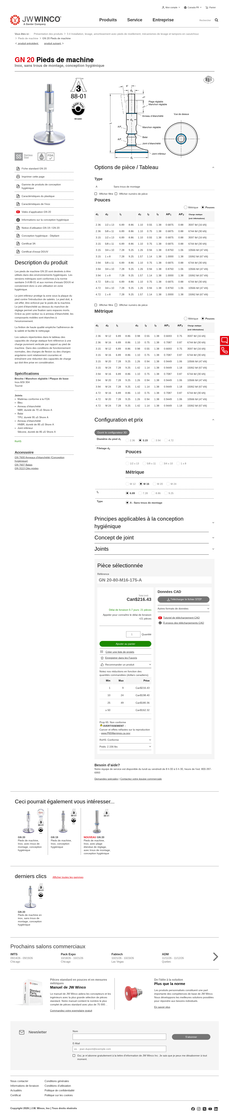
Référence (103, 574)
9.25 (171, 493)
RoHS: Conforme (109, 739)
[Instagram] (198, 1108)
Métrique (193, 207)
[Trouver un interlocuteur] (224, 340)
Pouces (210, 207)
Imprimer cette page (33, 176)
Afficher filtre (106, 193)
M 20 (160, 483)
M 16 (146, 483)
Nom (75, 1031)
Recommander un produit (119, 664)
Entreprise (163, 19)
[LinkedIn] (216, 1108)
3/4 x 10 (168, 463)
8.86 (158, 493)
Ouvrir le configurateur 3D (112, 432)
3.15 (145, 440)
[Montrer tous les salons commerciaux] (216, 956)
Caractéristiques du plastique (38, 196)
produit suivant (53, 43)
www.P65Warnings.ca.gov (115, 733)
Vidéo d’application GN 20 (36, 211)
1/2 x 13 (134, 463)
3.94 (158, 440)
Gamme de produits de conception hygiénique (41, 186)
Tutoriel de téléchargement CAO (181, 617)
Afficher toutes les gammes (68, 877)
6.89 (132, 493)
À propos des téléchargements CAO (183, 622)
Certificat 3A (28, 243)
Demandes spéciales (106, 778)
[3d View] (209, 80)
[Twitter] (204, 1108)
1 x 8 (183, 463)
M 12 (133, 483)
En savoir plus (162, 1007)
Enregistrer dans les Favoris (121, 657)
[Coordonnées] (224, 350)
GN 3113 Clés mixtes (26, 468)
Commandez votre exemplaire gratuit (71, 1010)
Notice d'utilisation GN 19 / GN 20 (41, 227)
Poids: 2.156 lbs (108, 746)
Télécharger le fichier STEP (186, 599)
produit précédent (28, 43)
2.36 (132, 440)
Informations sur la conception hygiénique (45, 219)
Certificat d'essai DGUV (35, 251)
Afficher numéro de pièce (133, 193)
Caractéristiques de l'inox (36, 204)
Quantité (146, 634)
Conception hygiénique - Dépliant (40, 235)
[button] (171, 7)
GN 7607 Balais (23, 464)
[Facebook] (193, 1108)
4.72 (171, 440)
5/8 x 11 (151, 463)
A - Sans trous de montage (146, 502)
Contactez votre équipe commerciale (141, 778)
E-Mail (76, 1043)
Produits (108, 19)
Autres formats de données (173, 608)
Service (134, 19)
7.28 (145, 493)
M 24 (173, 483)
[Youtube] (210, 1108)
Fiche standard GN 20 (34, 168)
